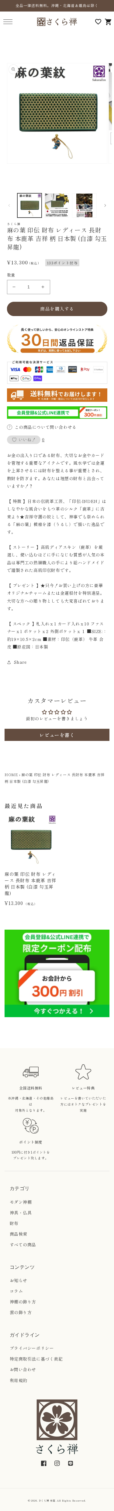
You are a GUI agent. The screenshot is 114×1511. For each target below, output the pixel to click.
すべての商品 (23, 1244)
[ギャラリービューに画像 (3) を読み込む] (84, 205)
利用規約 (18, 1380)
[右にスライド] (105, 205)
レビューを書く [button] (56, 734)
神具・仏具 (21, 1213)
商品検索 (18, 1234)
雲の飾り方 (21, 1312)
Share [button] (20, 662)
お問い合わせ (23, 1369)
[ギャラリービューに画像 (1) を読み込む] (29, 205)
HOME (11, 774)
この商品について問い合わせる (46, 427)
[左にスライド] (9, 205)
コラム (16, 1291)
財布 (14, 1223)
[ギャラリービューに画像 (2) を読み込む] (57, 205)
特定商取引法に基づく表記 (36, 1359)
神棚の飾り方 (23, 1302)
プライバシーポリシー (32, 1348)
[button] (8, 22)
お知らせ (18, 1280)
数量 (11, 275)
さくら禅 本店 (47, 1500)
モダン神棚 (21, 1202)
